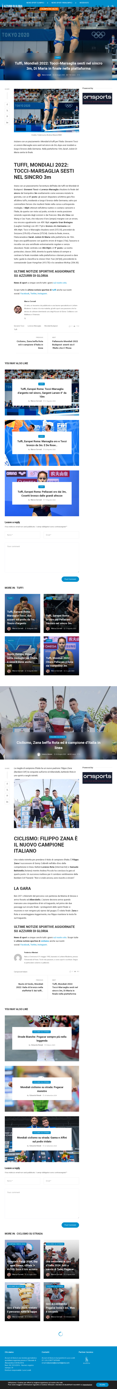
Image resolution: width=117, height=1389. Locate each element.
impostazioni (87, 1385)
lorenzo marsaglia (34, 326)
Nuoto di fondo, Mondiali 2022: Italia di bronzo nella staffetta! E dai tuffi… (29, 987)
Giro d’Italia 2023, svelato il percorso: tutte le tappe (22, 1309)
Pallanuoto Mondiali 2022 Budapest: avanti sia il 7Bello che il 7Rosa (65, 344)
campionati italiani (20, 972)
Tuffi (58, 57)
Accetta (102, 1385)
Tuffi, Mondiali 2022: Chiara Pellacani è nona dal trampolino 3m (59, 662)
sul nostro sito (59, 283)
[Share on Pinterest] (7, 116)
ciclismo (45, 941)
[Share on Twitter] (7, 110)
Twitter (33, 293)
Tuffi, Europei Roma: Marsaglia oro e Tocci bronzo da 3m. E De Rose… (42, 443)
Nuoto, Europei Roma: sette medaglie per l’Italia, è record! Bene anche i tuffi (22, 660)
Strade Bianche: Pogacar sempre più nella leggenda (42, 1038)
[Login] (108, 6)
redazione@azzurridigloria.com (57, 1363)
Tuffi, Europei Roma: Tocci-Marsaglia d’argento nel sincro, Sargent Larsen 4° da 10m (42, 392)
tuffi (54, 290)
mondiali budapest (51, 326)
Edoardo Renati (37, 1045)
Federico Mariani (47, 754)
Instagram (42, 293)
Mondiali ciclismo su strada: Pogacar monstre (41, 1089)
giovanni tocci (19, 326)
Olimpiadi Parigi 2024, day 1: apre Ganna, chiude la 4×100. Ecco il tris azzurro (22, 1265)
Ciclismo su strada (57, 737)
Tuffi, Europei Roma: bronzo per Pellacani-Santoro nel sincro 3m (59, 619)
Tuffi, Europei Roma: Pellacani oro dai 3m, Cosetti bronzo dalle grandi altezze (42, 493)
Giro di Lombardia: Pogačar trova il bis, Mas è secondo (60, 1307)
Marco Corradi (46, 75)
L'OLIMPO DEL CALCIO (49, 9)
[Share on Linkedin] (7, 122)
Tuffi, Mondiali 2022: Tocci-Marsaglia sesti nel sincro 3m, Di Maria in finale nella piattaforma (65, 989)
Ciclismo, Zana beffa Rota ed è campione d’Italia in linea (30, 344)
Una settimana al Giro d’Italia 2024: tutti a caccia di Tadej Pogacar (60, 1265)
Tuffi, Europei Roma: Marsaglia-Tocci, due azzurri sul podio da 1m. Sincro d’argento (21, 617)
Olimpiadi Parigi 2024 (16, 1244)
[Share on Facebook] (7, 104)
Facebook (24, 293)
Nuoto (11, 640)
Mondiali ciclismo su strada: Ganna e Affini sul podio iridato (42, 1139)
